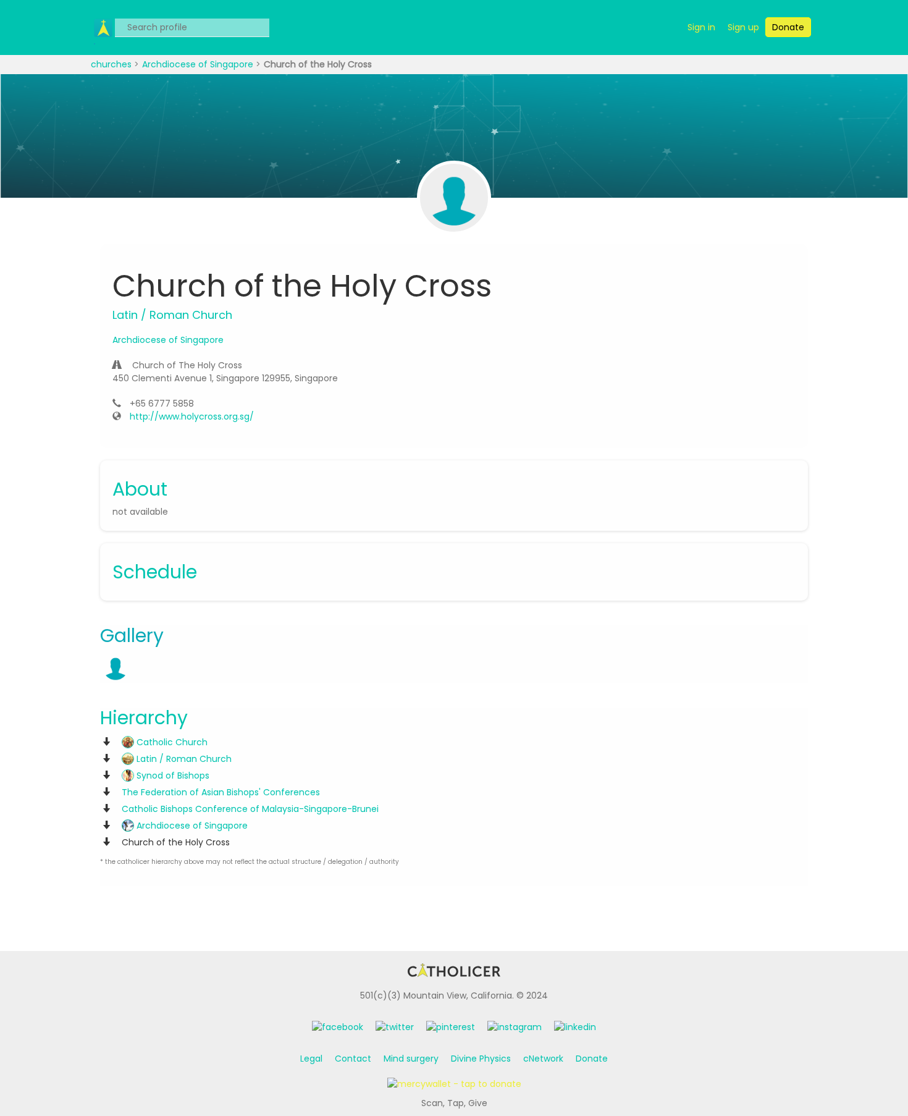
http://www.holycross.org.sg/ (192, 416)
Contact (353, 1058)
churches (112, 64)
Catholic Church (171, 742)
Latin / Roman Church (183, 759)
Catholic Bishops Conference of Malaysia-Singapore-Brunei (250, 809)
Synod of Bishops (171, 775)
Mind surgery (411, 1058)
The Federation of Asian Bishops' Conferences (221, 792)
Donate (592, 1058)
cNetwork (543, 1058)
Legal (311, 1058)
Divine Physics (481, 1058)
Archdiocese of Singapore (199, 64)
